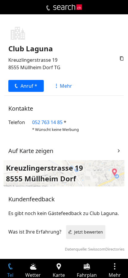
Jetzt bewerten (88, 232)
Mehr (66, 86)
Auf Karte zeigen (30, 151)
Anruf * (29, 86)
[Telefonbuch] (48, 8)
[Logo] (67, 7)
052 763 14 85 (47, 122)
